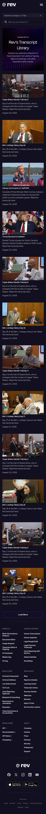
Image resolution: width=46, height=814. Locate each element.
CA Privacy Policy (36, 803)
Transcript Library (31, 688)
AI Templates (7, 653)
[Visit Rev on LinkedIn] (30, 774)
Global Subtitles (30, 657)
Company (27, 728)
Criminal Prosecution (10, 676)
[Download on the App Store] (15, 784)
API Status (7, 736)
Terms (19, 803)
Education (6, 707)
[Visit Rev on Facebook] (9, 774)
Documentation (9, 732)
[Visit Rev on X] (16, 774)
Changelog (7, 740)
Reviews (27, 699)
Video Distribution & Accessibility (10, 712)
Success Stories (30, 692)
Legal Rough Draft (31, 641)
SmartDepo (28, 661)
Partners (27, 740)
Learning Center (30, 684)
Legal (6, 803)
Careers (27, 732)
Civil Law (6, 688)
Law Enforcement (9, 684)
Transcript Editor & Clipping (9, 648)
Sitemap (20, 807)
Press (26, 736)
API (4, 728)
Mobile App (6, 657)
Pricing (5, 661)
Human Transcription (32, 634)
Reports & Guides (30, 680)
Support (27, 751)
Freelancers (28, 747)
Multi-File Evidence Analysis (9, 635)
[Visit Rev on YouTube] (37, 774)
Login (27, 807)
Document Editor (8, 640)
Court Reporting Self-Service (32, 652)
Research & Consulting (11, 697)
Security (27, 744)
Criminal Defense (9, 680)
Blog (25, 676)
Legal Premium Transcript (30, 646)
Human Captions (30, 638)
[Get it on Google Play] (31, 784)
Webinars (27, 695)
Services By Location (32, 707)
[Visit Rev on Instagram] (23, 774)
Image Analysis (8, 643)
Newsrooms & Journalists (7, 702)
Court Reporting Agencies (8, 693)
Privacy (25, 803)
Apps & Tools (29, 703)
